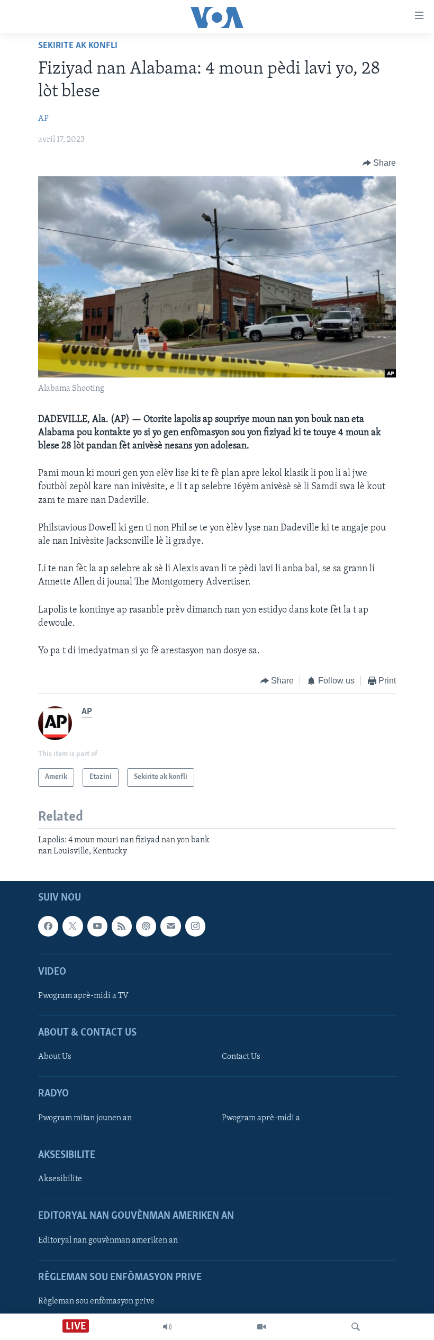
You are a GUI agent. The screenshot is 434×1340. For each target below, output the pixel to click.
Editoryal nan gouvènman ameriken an (108, 1240)
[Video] (261, 1327)
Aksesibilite (60, 1179)
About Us (54, 1057)
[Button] (379, 163)
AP (43, 118)
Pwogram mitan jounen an (85, 1118)
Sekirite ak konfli (77, 46)
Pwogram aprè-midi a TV (83, 996)
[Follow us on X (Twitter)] (72, 926)
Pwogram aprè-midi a (261, 1118)
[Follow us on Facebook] (48, 926)
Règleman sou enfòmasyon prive (96, 1301)
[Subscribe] (170, 926)
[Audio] (167, 1327)
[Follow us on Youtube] (97, 926)
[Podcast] (146, 926)
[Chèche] (356, 1327)
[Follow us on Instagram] (195, 926)
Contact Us (241, 1057)
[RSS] (122, 926)
